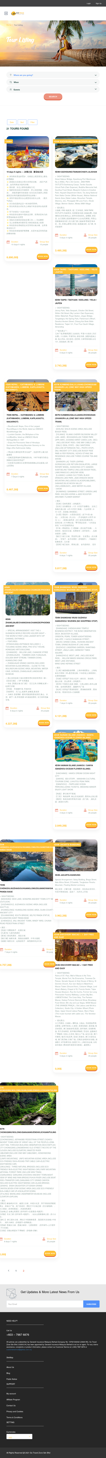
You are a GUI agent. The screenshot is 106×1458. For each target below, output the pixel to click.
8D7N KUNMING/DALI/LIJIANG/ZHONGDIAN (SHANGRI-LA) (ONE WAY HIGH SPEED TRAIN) (75, 418)
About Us (10, 1367)
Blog (8, 1373)
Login (89, 3)
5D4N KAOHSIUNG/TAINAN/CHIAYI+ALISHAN (76, 171)
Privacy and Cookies (14, 1411)
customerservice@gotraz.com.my (19, 1349)
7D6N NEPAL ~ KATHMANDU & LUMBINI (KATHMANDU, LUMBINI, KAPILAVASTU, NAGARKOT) (25, 418)
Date (12, 122)
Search (53, 96)
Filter (33, 122)
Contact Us (11, 1405)
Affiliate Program (13, 1399)
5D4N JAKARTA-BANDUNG (67, 875)
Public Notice (11, 1379)
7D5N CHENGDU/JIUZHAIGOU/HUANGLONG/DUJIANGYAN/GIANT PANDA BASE (28, 888)
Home (8, 25)
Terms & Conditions (14, 1417)
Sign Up (98, 3)
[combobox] (19, 1436)
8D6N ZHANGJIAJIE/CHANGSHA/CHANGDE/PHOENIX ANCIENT (28, 622)
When (16, 82)
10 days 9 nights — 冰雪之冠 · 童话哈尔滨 (25, 171)
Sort (22, 122)
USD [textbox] (10, 1437)
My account (11, 1393)
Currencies (10, 1432)
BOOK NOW (43, 256)
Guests (17, 89)
